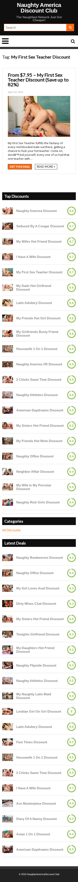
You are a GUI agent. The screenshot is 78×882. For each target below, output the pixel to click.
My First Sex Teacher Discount (39, 272)
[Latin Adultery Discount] (7, 302)
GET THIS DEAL (20, 166)
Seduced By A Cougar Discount (40, 226)
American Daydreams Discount (39, 410)
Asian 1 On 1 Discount (33, 834)
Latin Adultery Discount (34, 303)
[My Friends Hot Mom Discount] (7, 440)
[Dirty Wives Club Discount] (7, 603)
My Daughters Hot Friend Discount (35, 649)
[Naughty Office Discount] (7, 456)
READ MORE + (46, 166)
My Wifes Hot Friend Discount (39, 241)
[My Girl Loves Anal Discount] (7, 588)
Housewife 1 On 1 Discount (36, 349)
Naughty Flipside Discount (36, 665)
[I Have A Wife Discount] (7, 256)
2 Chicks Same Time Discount (38, 379)
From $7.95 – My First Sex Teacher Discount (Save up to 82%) (38, 79)
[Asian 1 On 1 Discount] (7, 834)
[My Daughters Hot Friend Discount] (7, 649)
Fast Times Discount (31, 742)
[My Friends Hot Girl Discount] (7, 318)
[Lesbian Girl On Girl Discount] (7, 711)
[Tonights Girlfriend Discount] (7, 634)
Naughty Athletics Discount (37, 395)
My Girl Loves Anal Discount (37, 588)
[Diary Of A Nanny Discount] (7, 818)
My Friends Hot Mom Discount (39, 441)
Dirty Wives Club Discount (36, 603)
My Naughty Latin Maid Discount (33, 696)
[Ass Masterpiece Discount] (7, 803)
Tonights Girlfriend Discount (37, 634)
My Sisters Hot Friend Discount (40, 425)
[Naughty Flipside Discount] (7, 665)
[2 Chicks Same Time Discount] (7, 379)
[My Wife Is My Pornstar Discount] (7, 486)
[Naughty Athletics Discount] (7, 394)
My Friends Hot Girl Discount (38, 318)
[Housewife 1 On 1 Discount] (7, 348)
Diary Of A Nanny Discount (36, 819)
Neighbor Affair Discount (35, 471)
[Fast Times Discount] (7, 741)
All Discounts (11, 530)
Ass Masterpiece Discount (36, 803)
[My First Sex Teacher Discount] (7, 272)
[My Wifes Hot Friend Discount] (7, 241)
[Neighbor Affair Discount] (7, 471)
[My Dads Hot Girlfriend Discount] (7, 287)
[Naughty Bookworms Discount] (7, 557)
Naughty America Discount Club (39, 8)
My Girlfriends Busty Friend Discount (37, 333)
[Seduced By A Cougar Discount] (7, 226)
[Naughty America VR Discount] (7, 364)
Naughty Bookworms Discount (39, 557)
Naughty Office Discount (35, 456)
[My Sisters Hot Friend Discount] (7, 425)
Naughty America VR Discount (39, 364)
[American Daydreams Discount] (7, 410)
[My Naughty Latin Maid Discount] (7, 696)
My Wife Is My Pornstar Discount (33, 487)
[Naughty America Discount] (7, 210)
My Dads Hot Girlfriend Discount (33, 287)
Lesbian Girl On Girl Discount (38, 711)
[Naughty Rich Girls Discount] (7, 502)
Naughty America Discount (36, 211)
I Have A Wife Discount (33, 257)
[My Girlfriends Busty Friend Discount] (7, 333)
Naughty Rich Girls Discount (38, 502)
